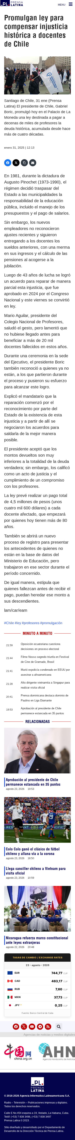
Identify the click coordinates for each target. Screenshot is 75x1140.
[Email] (32, 162)
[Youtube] (32, 1027)
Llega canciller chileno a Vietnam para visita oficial (36, 871)
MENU (61, 4)
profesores (31, 623)
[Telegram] (40, 1027)
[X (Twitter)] (16, 162)
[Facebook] (7, 162)
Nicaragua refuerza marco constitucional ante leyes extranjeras (37, 940)
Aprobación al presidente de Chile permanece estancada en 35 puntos (33, 782)
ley (19, 623)
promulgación (52, 623)
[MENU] (71, 4)
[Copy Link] (24, 162)
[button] (58, 1026)
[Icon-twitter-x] (24, 1027)
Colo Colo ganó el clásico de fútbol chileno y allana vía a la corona (33, 851)
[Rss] (48, 1027)
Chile (10, 623)
